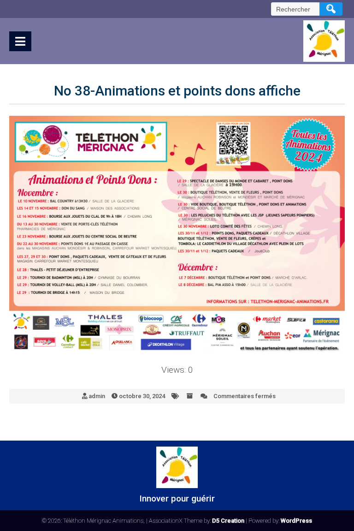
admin (96, 396)
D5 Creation (228, 520)
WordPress (296, 520)
